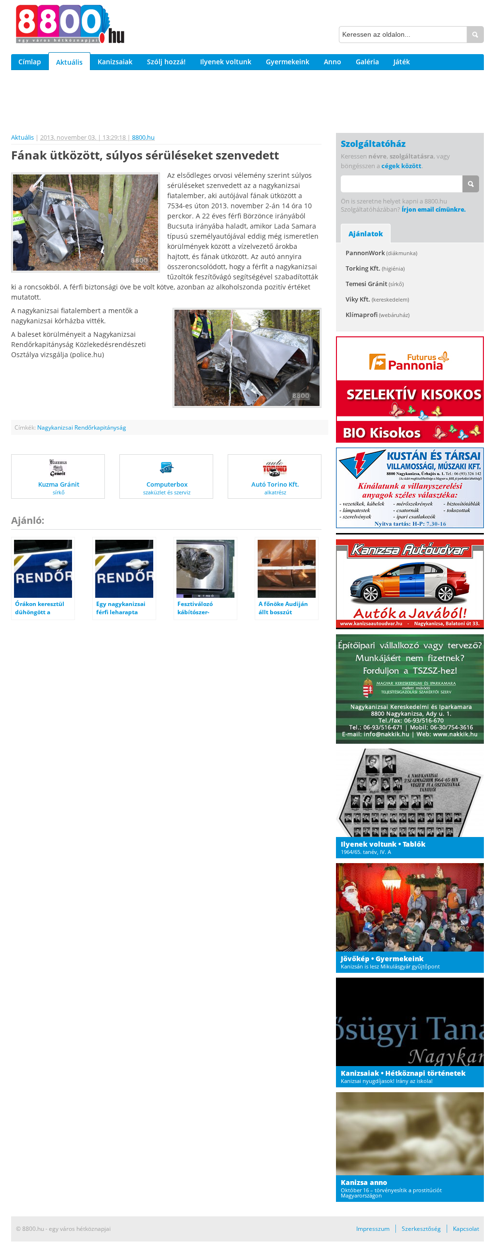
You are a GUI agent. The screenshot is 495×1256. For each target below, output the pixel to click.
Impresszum (373, 1229)
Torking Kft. (375, 268)
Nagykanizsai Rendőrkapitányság (81, 427)
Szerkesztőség (421, 1229)
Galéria (367, 61)
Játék (401, 61)
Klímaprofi (377, 314)
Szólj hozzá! (166, 61)
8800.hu (143, 137)
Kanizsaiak (115, 61)
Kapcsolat (466, 1229)
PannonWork (381, 252)
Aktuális (69, 62)
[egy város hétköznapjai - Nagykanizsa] (70, 25)
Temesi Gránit (375, 283)
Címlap (29, 61)
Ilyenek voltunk (225, 61)
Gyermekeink (287, 61)
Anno (332, 61)
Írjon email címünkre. (434, 209)
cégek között (401, 165)
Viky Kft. (377, 299)
